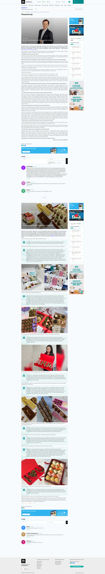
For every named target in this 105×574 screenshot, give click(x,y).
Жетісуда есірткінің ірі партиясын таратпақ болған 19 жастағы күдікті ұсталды (77, 75)
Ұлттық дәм (29, 503)
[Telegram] (24, 145)
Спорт (62, 5)
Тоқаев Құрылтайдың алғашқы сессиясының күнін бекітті (76, 63)
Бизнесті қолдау (45, 5)
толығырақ (26, 151)
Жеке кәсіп (24, 503)
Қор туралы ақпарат (58, 561)
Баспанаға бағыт (24, 5)
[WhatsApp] (22, 145)
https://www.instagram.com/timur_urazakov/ (29, 49)
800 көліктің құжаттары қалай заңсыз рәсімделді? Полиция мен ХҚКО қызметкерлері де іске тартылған (76, 69)
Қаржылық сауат (38, 5)
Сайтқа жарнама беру (77, 566)
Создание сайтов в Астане (79, 572)
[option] (39, 1)
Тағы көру (44, 197)
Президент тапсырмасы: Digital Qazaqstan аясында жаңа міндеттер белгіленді (77, 58)
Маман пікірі (51, 5)
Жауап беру (28, 178)
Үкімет (65, 5)
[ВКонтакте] (21, 145)
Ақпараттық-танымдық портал (25, 564)
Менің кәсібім (31, 5)
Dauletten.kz (24, 7)
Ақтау (34, 503)
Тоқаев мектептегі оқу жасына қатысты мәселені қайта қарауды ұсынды (76, 52)
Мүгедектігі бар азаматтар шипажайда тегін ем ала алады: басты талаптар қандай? (76, 47)
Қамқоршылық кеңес (58, 562)
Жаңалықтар (57, 5)
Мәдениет (69, 5)
